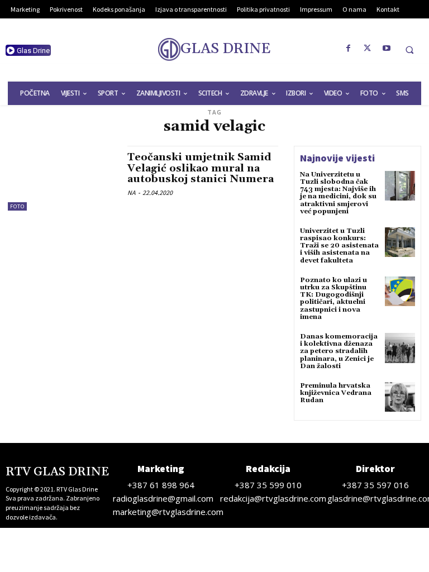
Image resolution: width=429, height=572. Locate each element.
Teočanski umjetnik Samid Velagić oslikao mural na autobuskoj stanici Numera (200, 168)
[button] (409, 50)
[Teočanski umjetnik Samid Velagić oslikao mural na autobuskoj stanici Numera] (62, 178)
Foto (17, 206)
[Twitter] (367, 48)
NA (131, 192)
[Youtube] (386, 48)
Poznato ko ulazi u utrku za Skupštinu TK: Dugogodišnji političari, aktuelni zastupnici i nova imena (333, 298)
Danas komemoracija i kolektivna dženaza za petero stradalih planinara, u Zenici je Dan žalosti (339, 351)
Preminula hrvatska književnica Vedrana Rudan (335, 393)
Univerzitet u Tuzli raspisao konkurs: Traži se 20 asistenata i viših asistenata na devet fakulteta (339, 246)
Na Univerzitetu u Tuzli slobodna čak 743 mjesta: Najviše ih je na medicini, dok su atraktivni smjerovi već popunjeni (338, 193)
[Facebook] (348, 48)
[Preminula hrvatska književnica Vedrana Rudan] (400, 397)
